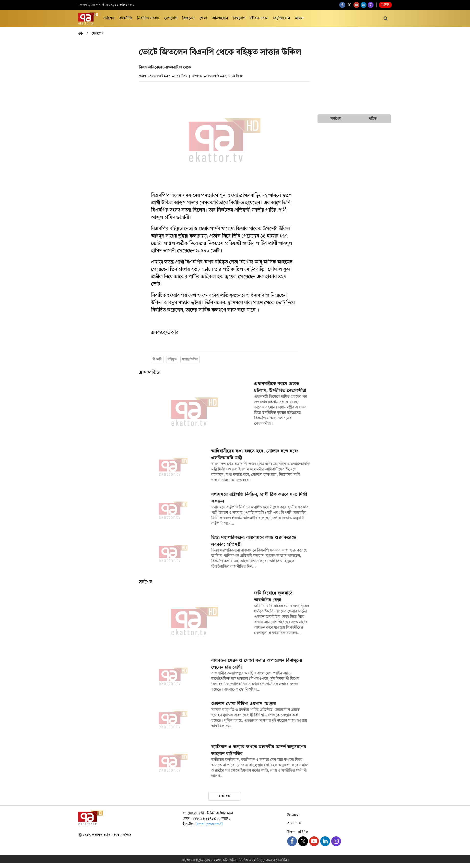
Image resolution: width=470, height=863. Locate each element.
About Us (294, 823)
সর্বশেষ (108, 18)
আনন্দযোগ (220, 18)
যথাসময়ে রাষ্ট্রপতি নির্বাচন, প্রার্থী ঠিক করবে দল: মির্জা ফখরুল (259, 497)
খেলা (203, 18)
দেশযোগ (170, 18)
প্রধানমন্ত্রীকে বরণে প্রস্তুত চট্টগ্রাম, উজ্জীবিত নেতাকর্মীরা (280, 387)
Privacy (292, 814)
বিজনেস (188, 18)
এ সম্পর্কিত (149, 373)
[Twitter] (349, 5)
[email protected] (209, 824)
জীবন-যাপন (259, 18)
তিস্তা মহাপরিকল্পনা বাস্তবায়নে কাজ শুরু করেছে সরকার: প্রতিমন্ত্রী (253, 541)
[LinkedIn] (363, 5)
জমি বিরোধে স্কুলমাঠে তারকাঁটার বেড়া (273, 596)
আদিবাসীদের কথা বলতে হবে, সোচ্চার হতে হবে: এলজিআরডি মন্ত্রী (254, 454)
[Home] (82, 33)
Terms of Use (297, 832)
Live (385, 5)
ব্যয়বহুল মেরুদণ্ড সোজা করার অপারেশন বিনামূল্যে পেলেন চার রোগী (256, 664)
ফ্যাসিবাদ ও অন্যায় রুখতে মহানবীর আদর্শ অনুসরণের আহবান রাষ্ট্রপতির (258, 750)
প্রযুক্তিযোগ (281, 18)
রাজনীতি (125, 18)
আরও (299, 18)
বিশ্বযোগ (239, 18)
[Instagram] (371, 5)
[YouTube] (356, 5)
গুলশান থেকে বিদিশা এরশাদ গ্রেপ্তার (243, 704)
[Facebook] (342, 5)
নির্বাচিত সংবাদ (148, 18)
